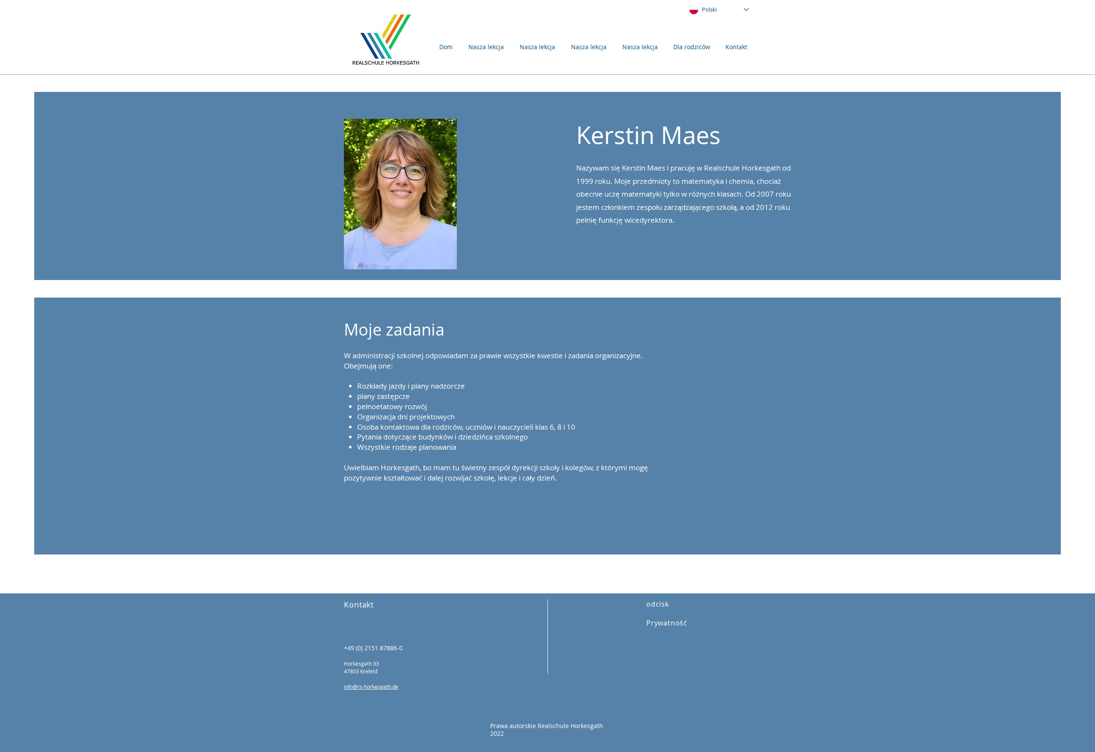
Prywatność (666, 623)
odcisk (657, 604)
